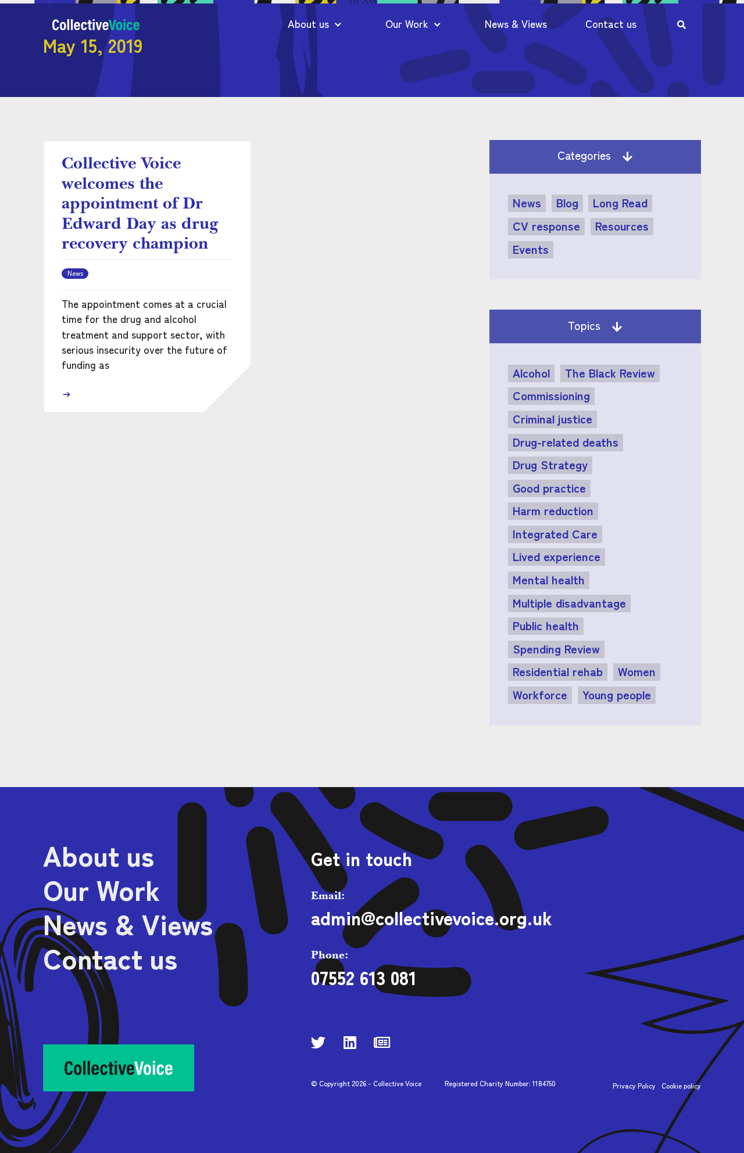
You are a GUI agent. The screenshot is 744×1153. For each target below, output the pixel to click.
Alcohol (531, 373)
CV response (546, 226)
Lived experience (556, 556)
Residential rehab (558, 671)
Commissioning (551, 395)
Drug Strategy (550, 465)
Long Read (620, 203)
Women (637, 671)
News (527, 203)
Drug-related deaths (565, 442)
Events (531, 249)
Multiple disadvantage (569, 603)
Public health (546, 625)
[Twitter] (318, 1042)
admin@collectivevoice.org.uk (431, 917)
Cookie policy (681, 1085)
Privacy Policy (634, 1085)
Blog (567, 203)
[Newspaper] (382, 1042)
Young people (616, 695)
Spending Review (556, 649)
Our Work (406, 23)
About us (308, 23)
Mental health (549, 580)
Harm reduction (553, 510)
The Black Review (610, 373)
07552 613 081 (364, 977)
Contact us (610, 23)
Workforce (540, 695)
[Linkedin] (350, 1042)
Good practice (549, 488)
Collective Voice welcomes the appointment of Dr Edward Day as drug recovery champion (140, 202)
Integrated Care (555, 534)
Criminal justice (552, 419)
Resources (622, 226)
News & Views (516, 23)
